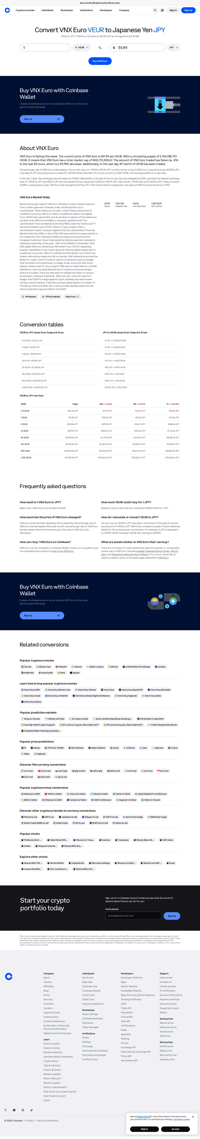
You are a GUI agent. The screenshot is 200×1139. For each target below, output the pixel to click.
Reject (144, 1129)
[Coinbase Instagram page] (23, 1110)
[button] (47, 10)
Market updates (52, 1074)
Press (47, 995)
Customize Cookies (181, 1119)
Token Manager (90, 1027)
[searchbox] (173, 47)
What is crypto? (52, 1082)
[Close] (193, 1116)
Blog (46, 990)
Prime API (126, 1056)
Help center (166, 977)
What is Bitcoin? (52, 1078)
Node (124, 1030)
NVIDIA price (166, 1046)
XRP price (165, 1036)
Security (48, 999)
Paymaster (127, 1012)
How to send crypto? (55, 1096)
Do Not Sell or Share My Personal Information (57, 1027)
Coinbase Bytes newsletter (58, 1056)
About (47, 977)
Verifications (128, 1025)
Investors (49, 1003)
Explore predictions (93, 1003)
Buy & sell (87, 977)
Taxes (47, 1100)
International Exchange (95, 1050)
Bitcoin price (167, 1022)
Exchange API (128, 1047)
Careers (48, 982)
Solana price (166, 1031)
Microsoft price (168, 1055)
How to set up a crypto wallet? (60, 1091)
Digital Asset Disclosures (57, 1033)
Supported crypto (169, 1008)
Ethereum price (168, 1027)
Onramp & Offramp (131, 999)
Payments (87, 1022)
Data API (125, 1021)
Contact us (165, 982)
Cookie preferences (54, 1021)
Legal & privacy (52, 1012)
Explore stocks (52, 1048)
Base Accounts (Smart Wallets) (138, 995)
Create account (168, 986)
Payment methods (170, 999)
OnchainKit (127, 1016)
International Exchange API (135, 1051)
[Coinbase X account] (5, 1110)
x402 (123, 1003)
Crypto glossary (52, 1069)
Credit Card (88, 995)
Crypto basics (51, 1061)
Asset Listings (90, 1014)
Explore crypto (52, 1043)
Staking (86, 1042)
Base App (87, 982)
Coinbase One (89, 986)
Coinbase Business (92, 1018)
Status (163, 1012)
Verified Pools (90, 1059)
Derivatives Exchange (94, 1055)
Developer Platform (132, 977)
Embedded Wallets (131, 990)
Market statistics (53, 1052)
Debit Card (88, 999)
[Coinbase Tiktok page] (31, 1110)
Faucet (124, 1043)
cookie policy (143, 1116)
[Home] (7, 10)
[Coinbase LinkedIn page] (14, 1110)
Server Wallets (129, 986)
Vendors (48, 1008)
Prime (85, 1037)
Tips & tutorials (52, 1065)
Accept (175, 1129)
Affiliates (49, 986)
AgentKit (126, 1034)
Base (123, 982)
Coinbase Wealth (91, 990)
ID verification (167, 990)
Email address (112, 909)
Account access (168, 1003)
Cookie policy (51, 1016)
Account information (171, 995)
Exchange (87, 1046)
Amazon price (167, 1059)
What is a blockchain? (55, 1087)
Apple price (166, 1050)
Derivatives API (129, 1060)
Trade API (126, 1008)
